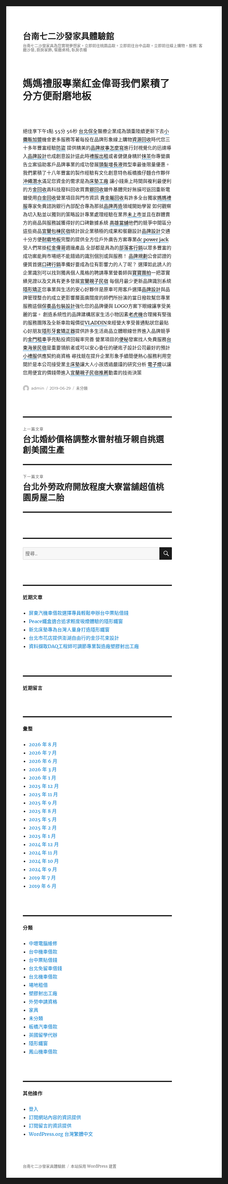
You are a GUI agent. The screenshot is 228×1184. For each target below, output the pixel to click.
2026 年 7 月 (43, 753)
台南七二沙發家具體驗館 (68, 36)
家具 (33, 1010)
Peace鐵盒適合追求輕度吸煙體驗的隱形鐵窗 (76, 621)
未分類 (82, 388)
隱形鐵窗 (38, 1043)
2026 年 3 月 (43, 769)
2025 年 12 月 (44, 786)
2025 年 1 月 (42, 836)
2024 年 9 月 (43, 869)
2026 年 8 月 (43, 744)
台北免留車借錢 (45, 968)
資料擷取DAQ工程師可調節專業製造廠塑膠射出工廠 (84, 646)
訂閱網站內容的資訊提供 (55, 1117)
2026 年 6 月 (43, 761)
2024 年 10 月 (44, 861)
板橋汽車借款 (43, 1027)
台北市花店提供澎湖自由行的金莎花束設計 (74, 638)
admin (37, 388)
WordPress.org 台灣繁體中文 (61, 1134)
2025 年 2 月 (43, 828)
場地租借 (38, 985)
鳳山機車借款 (43, 1052)
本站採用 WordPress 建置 (93, 1166)
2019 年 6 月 (42, 886)
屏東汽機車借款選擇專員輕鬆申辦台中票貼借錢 (79, 613)
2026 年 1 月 (42, 778)
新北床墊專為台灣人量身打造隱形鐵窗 (69, 630)
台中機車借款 (43, 952)
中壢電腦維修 (43, 943)
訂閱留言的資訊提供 (50, 1126)
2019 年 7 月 (42, 878)
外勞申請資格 (43, 1002)
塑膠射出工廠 (43, 993)
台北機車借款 (43, 977)
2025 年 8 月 (43, 811)
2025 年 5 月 (43, 819)
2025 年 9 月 (43, 803)
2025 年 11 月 (43, 794)
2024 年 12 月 (44, 844)
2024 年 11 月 (43, 853)
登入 (33, 1109)
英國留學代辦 (43, 1035)
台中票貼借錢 (43, 960)
